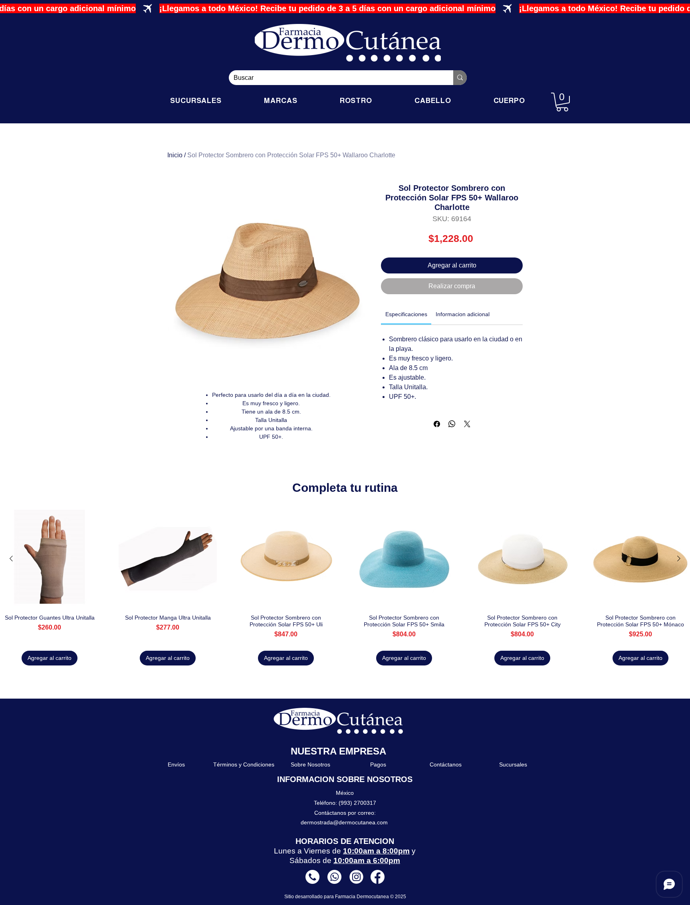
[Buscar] (460, 77)
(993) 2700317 (357, 803)
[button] (562, 102)
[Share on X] (467, 424)
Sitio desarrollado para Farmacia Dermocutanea (337, 896)
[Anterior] (11, 558)
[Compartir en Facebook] (437, 424)
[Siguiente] (679, 558)
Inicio (174, 155)
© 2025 (398, 896)
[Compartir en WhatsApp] (452, 424)
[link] (406, 314)
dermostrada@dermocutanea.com (344, 822)
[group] (345, 587)
